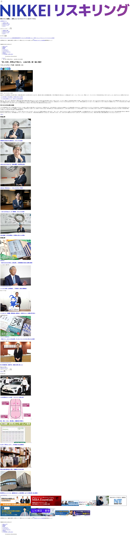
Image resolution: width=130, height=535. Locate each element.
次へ (2, 114)
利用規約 (4, 47)
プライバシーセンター (6, 529)
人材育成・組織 (5, 30)
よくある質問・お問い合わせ (7, 54)
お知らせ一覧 (4, 46)
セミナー (4, 26)
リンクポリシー (5, 49)
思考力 (3, 260)
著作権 (3, 48)
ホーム (3, 58)
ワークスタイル (3, 286)
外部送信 (4, 53)
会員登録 (2, 21)
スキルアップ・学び (6, 31)
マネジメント (8, 286)
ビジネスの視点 (7, 67)
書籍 (1, 260)
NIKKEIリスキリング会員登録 (39, 40)
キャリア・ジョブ (5, 25)
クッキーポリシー (5, 50)
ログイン (5, 21)
